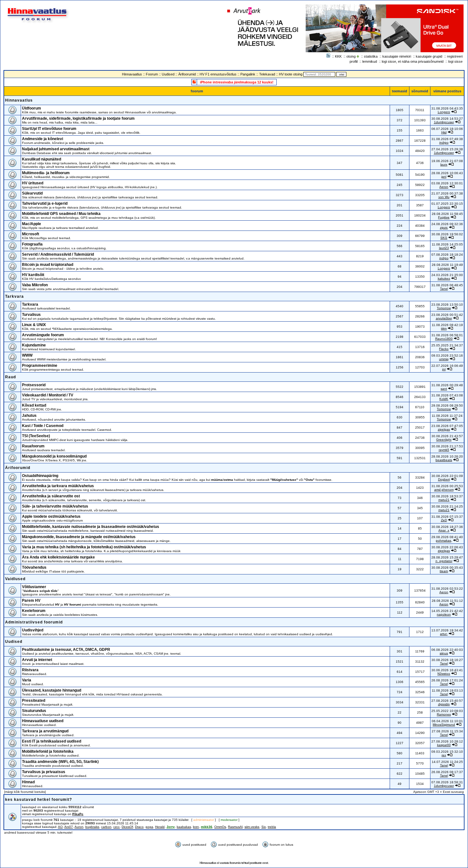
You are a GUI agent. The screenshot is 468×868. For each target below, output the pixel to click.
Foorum (152, 74)
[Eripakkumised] (194, 81)
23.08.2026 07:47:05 (447, 426)
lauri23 (444, 248)
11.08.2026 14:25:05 (447, 244)
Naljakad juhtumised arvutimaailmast (55, 149)
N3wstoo (443, 673)
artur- (444, 634)
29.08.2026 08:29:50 (447, 405)
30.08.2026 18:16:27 (447, 660)
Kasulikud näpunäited (41, 159)
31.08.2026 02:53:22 (447, 588)
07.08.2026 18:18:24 (447, 254)
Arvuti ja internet (37, 660)
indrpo (444, 142)
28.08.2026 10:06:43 (447, 173)
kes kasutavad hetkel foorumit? (38, 799)
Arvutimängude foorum (43, 335)
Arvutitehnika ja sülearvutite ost (51, 496)
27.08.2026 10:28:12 (447, 741)
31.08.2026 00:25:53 (447, 486)
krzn (196, 827)
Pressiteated (33, 700)
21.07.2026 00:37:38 (447, 193)
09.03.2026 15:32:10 (447, 751)
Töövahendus (34, 567)
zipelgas (444, 429)
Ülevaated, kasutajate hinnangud (51, 690)
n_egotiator (444, 561)
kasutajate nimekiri (396, 56)
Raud (10, 377)
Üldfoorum (31, 108)
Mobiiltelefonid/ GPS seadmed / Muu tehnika (61, 213)
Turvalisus (31, 314)
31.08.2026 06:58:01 (447, 335)
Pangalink (247, 74)
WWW (27, 355)
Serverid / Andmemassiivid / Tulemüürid (58, 254)
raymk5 (444, 450)
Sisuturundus (34, 710)
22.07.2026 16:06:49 (447, 365)
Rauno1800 (444, 338)
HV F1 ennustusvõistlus (218, 74)
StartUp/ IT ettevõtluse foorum (49, 128)
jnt (444, 369)
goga (149, 827)
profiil (354, 61)
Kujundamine (34, 345)
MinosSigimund (444, 724)
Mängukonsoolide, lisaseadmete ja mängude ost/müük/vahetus (79, 537)
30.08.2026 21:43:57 (447, 436)
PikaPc (77, 814)
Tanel (444, 288)
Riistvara (30, 670)
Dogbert (444, 479)
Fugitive (444, 217)
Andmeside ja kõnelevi (42, 139)
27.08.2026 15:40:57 (447, 700)
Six (263, 827)
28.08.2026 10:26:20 (447, 456)
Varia (26, 680)
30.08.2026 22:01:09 (447, 476)
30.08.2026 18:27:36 (447, 527)
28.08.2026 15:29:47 (447, 557)
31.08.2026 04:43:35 (447, 108)
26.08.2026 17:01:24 (447, 680)
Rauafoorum (33, 446)
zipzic (444, 227)
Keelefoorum (34, 610)
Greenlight (443, 439)
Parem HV (31, 600)
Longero (444, 112)
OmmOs (220, 827)
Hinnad (28, 782)
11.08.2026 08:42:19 (447, 325)
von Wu (444, 197)
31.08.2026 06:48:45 (447, 285)
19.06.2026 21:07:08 (447, 161)
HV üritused (32, 183)
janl (443, 176)
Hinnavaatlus (132, 74)
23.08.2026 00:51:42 (447, 315)
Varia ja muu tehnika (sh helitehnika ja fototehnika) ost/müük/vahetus (84, 547)
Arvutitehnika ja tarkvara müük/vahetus (58, 486)
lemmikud (369, 61)
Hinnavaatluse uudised (42, 721)
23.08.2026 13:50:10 (447, 304)
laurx (443, 164)
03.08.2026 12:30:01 (447, 183)
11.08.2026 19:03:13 (447, 690)
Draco (139, 827)
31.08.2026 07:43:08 (447, 395)
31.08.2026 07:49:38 (447, 139)
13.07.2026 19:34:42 (447, 630)
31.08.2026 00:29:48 (447, 385)
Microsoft (30, 234)
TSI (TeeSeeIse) (36, 436)
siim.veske (252, 827)
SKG (443, 237)
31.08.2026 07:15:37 (447, 516)
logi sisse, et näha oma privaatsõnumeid (412, 61)
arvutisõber (444, 318)
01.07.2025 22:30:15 (447, 203)
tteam (444, 571)
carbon (106, 827)
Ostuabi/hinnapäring (40, 475)
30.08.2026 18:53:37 (447, 496)
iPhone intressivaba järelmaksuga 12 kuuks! (236, 82)
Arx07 (68, 827)
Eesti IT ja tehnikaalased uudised (51, 741)
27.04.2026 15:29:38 (447, 149)
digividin (444, 704)
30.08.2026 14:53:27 (447, 118)
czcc (116, 827)
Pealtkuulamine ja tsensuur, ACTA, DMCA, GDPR (66, 649)
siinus (444, 653)
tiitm (444, 328)
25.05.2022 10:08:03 (447, 711)
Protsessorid (34, 385)
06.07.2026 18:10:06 (447, 129)
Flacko (444, 349)
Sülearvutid (32, 193)
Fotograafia (32, 244)
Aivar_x (443, 530)
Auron (78, 827)
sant (444, 388)
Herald (160, 827)
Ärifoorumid (187, 74)
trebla (272, 827)
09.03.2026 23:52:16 (447, 355)
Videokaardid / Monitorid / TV (47, 395)
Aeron (443, 187)
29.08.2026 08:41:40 (447, 537)
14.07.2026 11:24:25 (447, 762)
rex (444, 755)
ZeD (444, 520)
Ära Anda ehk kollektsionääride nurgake (58, 557)
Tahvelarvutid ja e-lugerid (44, 203)
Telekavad (267, 74)
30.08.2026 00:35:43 (447, 567)
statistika (371, 56)
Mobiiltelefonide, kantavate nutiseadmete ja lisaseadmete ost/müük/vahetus (90, 526)
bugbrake (92, 827)
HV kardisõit (33, 275)
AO (60, 827)
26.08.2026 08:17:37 (447, 772)
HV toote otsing (290, 74)
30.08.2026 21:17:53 (447, 446)
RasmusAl (235, 827)
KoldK (443, 399)
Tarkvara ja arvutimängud (45, 731)
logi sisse (455, 61)
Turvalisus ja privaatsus (43, 772)
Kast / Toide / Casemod (42, 425)
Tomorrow (444, 308)
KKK (338, 56)
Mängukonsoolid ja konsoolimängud (54, 456)
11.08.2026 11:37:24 (447, 415)
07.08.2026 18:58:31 (447, 782)
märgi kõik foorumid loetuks (25, 791)
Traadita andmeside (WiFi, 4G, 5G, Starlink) (60, 761)
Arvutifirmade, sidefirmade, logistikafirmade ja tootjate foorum (78, 118)
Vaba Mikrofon (35, 285)
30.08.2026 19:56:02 (447, 234)
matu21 (444, 500)
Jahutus (29, 415)
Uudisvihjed (32, 630)
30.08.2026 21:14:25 (447, 506)
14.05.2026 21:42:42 (447, 611)
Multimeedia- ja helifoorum (46, 173)
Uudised (168, 74)
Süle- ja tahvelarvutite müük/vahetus (55, 506)
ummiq (444, 359)
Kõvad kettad (34, 405)
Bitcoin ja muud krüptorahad (47, 264)
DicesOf (127, 827)
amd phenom (444, 489)
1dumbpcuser (444, 122)
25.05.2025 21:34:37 (447, 345)
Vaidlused (15, 579)
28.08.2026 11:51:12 (447, 600)
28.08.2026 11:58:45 (447, 214)
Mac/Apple (31, 224)
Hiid (444, 132)
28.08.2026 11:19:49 (447, 265)
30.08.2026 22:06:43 (447, 547)
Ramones (444, 714)
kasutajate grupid (429, 56)
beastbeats (444, 460)
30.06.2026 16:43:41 (447, 670)
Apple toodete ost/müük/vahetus (51, 516)
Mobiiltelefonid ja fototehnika (48, 751)
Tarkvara (14, 296)
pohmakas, (444, 540)
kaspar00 (444, 745)
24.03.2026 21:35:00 (447, 275)
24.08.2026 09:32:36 (447, 224)
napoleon (444, 614)
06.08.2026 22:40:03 (447, 649)
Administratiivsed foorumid (34, 622)
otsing (351, 56)
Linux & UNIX (34, 325)
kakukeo (444, 278)
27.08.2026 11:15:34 (447, 731)
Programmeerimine (39, 365)
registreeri (455, 56)
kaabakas (184, 827)
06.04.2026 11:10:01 (447, 721)
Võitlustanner (34, 587)
